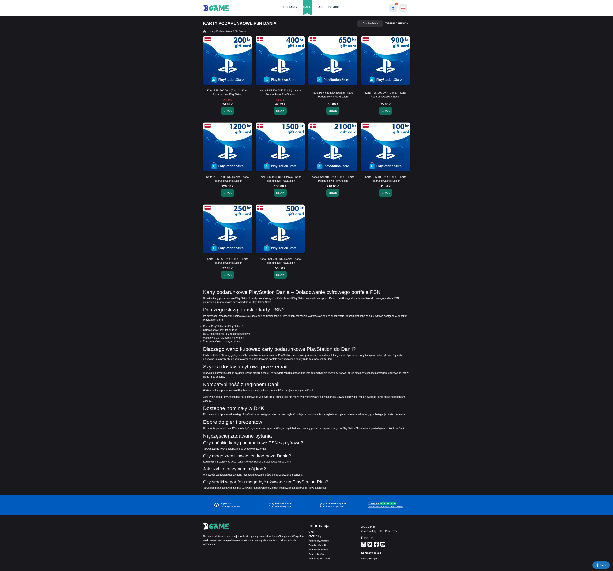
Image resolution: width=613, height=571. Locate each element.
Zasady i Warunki (317, 545)
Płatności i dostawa (318, 549)
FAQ (320, 7)
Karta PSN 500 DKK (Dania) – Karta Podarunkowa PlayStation (280, 261)
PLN (387, 531)
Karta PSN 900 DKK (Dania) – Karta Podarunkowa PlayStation (385, 94)
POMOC (333, 7)
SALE (307, 7)
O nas (311, 531)
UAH (380, 531)
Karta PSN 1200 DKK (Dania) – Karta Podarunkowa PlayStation (227, 179)
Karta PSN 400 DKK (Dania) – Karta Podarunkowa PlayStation (280, 92)
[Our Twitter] (370, 545)
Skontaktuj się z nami (319, 558)
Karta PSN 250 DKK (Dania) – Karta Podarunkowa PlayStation (227, 261)
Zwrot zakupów (316, 554)
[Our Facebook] (377, 545)
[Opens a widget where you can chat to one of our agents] (601, 565)
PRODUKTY (289, 7)
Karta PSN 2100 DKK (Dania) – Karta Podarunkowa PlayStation (333, 179)
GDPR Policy (314, 536)
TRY (394, 531)
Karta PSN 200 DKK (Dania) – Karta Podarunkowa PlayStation (227, 92)
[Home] (204, 31)
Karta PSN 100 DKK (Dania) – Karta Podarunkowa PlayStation (385, 179)
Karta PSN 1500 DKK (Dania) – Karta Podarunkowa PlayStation (280, 179)
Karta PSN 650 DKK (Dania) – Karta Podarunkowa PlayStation (332, 94)
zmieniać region (396, 23)
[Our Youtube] (383, 545)
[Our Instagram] (364, 545)
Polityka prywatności (318, 540)
